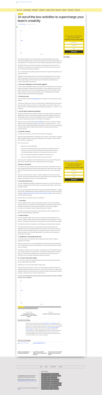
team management (33, 308)
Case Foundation (38, 121)
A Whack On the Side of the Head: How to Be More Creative (37, 193)
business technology (56, 383)
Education (77, 10)
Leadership (42, 10)
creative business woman (55, 306)
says (38, 98)
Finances (64, 10)
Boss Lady (19, 10)
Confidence (35, 10)
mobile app (53, 323)
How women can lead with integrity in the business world (55, 353)
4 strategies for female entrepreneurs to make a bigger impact (29, 315)
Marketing (58, 10)
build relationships (29, 306)
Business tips (55, 373)
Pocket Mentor (46, 323)
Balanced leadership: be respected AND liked (24, 352)
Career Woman (27, 10)
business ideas (55, 379)
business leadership (45, 306)
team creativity (26, 308)
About (46, 366)
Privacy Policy (53, 366)
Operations (71, 10)
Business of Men (50, 10)
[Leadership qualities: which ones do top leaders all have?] (40, 342)
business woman (46, 383)
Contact (60, 366)
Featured (20, 308)
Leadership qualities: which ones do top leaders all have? (40, 353)
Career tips (44, 377)
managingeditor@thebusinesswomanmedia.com (27, 380)
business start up (46, 381)
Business (56, 388)
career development (46, 385)
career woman (45, 387)
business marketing (55, 375)
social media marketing (47, 388)
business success (46, 375)
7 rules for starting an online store (51, 314)
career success (54, 381)
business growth (57, 385)
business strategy (52, 377)
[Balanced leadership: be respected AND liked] (23, 342)
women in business (46, 379)
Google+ (19, 389)
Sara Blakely (34, 98)
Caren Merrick (22, 24)
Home (41, 366)
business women (54, 387)
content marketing (46, 373)
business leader (37, 306)
